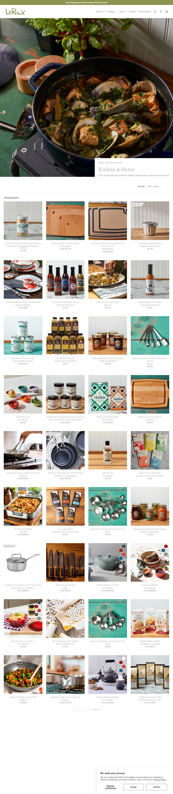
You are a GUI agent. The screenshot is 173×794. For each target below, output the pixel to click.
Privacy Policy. (160, 779)
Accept (133, 787)
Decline (156, 787)
